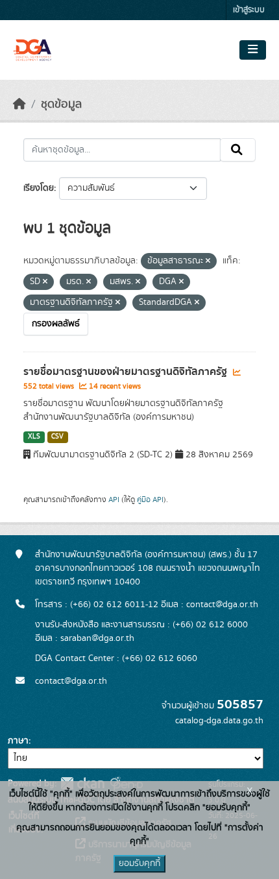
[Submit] (238, 150)
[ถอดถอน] (208, 261)
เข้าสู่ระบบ (249, 10)
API (113, 499)
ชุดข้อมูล (61, 104)
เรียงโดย (38, 188)
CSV (57, 436)
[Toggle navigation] (252, 50)
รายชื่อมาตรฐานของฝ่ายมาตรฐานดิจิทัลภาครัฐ (126, 371)
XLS (34, 436)
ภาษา (18, 740)
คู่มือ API (150, 499)
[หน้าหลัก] (19, 104)
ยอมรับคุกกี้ (139, 863)
